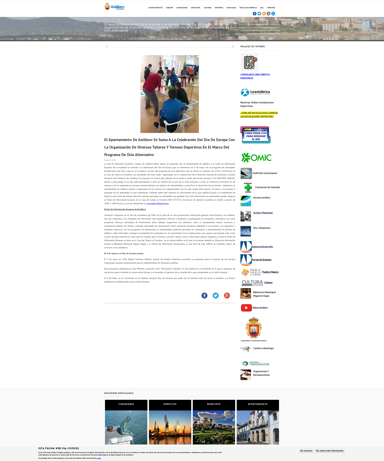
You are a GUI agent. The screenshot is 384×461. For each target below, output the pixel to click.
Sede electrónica (248, 8)
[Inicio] (114, 6)
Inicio (241, 24)
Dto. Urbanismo (261, 228)
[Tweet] (259, 13)
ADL (262, 8)
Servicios (195, 8)
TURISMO (271, 8)
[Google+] (229, 296)
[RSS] (264, 13)
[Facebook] (255, 13)
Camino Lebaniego (263, 348)
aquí (99, 458)
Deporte (219, 8)
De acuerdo (306, 450)
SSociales (231, 8)
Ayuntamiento (155, 8)
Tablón (169, 8)
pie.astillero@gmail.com (158, 203)
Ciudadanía (182, 8)
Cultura (208, 8)
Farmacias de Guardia (267, 187)
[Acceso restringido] (269, 13)
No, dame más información (330, 450)
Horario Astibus (261, 197)
